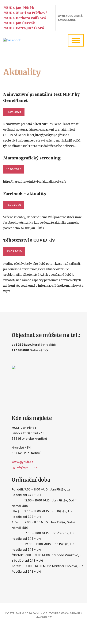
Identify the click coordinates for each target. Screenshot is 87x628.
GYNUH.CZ (40, 613)
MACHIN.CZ (43, 617)
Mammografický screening (32, 157)
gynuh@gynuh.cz (24, 467)
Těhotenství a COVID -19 (29, 240)
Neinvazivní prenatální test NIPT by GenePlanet (41, 97)
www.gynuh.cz (22, 462)
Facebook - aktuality (24, 193)
